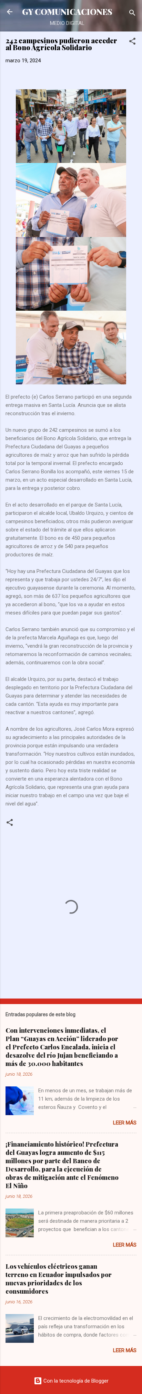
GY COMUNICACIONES (67, 11)
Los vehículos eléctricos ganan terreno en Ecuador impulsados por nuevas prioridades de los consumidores (59, 1278)
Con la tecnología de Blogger (75, 1381)
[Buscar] (132, 14)
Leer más (124, 1123)
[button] (132, 42)
